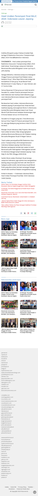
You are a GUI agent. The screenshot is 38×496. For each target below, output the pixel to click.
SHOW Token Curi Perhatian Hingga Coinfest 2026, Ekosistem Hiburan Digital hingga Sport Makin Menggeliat (18, 185)
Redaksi (30, 487)
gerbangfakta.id (5, 447)
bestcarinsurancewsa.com (8, 390)
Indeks (7, 487)
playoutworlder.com (7, 378)
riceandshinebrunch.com (8, 405)
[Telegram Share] (31, 213)
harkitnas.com (5, 463)
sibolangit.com (5, 467)
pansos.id (4, 453)
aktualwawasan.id (6, 445)
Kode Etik (13, 487)
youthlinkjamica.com (7, 374)
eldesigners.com (6, 382)
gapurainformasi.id (6, 413)
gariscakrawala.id (6, 415)
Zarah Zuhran (8, 22)
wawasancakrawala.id (7, 427)
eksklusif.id (4, 357)
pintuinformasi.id (6, 433)
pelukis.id (3, 477)
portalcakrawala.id (6, 441)
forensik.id (4, 455)
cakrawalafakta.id (6, 431)
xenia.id (3, 360)
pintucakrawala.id (6, 425)
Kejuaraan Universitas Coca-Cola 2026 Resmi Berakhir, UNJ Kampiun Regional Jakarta (18, 193)
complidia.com (5, 395)
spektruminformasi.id (7, 443)
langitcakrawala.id (6, 421)
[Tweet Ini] (24, 213)
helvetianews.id (5, 419)
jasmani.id (4, 353)
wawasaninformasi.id (7, 437)
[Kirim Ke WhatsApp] (35, 213)
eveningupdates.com (7, 397)
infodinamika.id (5, 449)
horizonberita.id (5, 439)
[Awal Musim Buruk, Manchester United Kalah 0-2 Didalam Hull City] (28, 243)
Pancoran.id (24, 491)
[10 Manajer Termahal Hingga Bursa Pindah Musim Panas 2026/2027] (28, 225)
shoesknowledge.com (7, 407)
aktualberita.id (5, 429)
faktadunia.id (5, 411)
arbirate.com (5, 376)
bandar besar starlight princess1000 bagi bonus (14, 342)
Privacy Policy (22, 487)
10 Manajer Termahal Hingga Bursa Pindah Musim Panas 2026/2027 (17, 189)
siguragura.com (5, 469)
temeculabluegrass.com (8, 380)
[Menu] (2, 4)
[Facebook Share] (21, 213)
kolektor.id (4, 475)
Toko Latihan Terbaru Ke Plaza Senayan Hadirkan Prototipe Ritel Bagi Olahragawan (18, 205)
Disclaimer (12, 489)
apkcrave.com (5, 388)
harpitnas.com (5, 461)
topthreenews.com (6, 370)
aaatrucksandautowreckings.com (10, 372)
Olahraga (4, 13)
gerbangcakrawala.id (7, 417)
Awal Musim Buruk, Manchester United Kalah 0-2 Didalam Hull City (18, 197)
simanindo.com (5, 471)
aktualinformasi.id (6, 409)
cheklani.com (5, 384)
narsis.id (3, 451)
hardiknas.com (5, 457)
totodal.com (4, 386)
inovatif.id (4, 358)
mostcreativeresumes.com (9, 401)
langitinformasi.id (6, 423)
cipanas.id (4, 354)
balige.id (3, 368)
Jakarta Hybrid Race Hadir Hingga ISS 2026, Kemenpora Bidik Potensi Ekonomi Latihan (18, 201)
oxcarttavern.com (6, 403)
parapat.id (4, 364)
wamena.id (4, 362)
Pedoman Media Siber (23, 489)
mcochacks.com (6, 399)
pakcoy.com (4, 459)
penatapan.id (5, 366)
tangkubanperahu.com (7, 465)
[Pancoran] (7, 5)
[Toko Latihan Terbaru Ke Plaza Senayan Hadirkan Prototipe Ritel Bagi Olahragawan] (28, 262)
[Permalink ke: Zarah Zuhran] (2, 22)
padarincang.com (6, 473)
